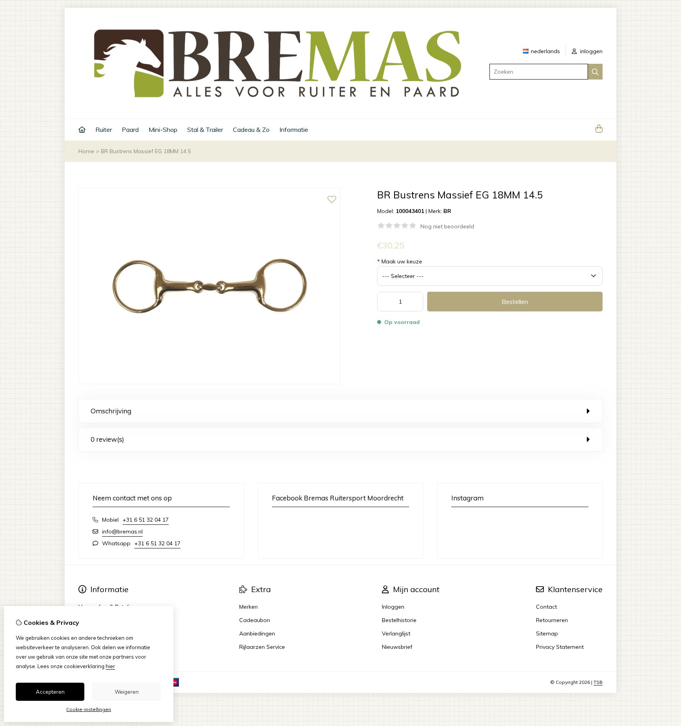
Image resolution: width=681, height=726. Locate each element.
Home (86, 151)
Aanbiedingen (257, 633)
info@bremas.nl (122, 531)
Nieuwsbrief (397, 646)
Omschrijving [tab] (111, 411)
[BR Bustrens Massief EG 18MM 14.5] (209, 382)
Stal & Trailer (205, 129)
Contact (546, 606)
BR (447, 211)
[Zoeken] (595, 72)
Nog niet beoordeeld (447, 226)
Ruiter (103, 129)
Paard (130, 129)
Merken (248, 606)
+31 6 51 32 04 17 (146, 519)
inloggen (591, 51)
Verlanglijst (396, 633)
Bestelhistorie (399, 620)
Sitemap (547, 633)
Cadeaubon (254, 620)
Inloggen (393, 606)
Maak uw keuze (399, 261)
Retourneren (552, 620)
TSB (598, 682)
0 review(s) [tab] (107, 439)
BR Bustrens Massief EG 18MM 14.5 (146, 151)
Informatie (293, 129)
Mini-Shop (163, 129)
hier (110, 666)
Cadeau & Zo (251, 129)
